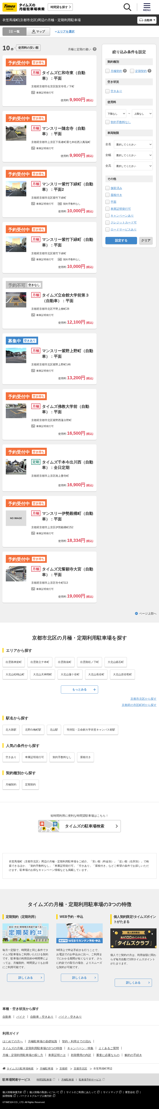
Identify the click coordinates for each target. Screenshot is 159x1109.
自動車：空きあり (41, 1016)
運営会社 (130, 1092)
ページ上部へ (148, 613)
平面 (113, 201)
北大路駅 (11, 729)
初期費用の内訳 (81, 1055)
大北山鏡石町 (116, 662)
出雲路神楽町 (14, 662)
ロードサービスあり (124, 229)
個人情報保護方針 (12, 1092)
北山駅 (54, 729)
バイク (20, 1016)
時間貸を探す (59, 7)
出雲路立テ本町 (39, 662)
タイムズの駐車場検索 (84, 826)
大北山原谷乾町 (122, 674)
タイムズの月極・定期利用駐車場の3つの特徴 (32, 1048)
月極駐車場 (67, 1079)
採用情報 (7, 1096)
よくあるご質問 (109, 1048)
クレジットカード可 (124, 222)
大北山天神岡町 (42, 674)
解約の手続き (133, 1055)
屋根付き (116, 195)
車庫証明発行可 (121, 208)
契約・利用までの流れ (76, 1041)
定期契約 (141, 71)
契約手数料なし (121, 122)
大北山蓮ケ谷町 (70, 674)
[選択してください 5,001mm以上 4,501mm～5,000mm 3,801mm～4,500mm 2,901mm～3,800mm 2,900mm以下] (133, 144)
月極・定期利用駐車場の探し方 (22, 1055)
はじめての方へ (12, 1041)
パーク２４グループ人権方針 (35, 1096)
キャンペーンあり (122, 215)
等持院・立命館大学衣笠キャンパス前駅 (91, 729)
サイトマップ (110, 1092)
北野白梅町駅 (33, 729)
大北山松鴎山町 (15, 674)
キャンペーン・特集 (80, 1048)
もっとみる (79, 689)
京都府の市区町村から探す (139, 705)
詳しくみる (25, 977)
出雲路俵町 (64, 662)
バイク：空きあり (70, 1016)
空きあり (116, 91)
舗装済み (116, 188)
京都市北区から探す (143, 698)
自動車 (6, 1016)
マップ (40, 31)
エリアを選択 (66, 31)
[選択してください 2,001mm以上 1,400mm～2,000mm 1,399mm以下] (133, 155)
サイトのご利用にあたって (81, 1092)
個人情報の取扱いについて (44, 1092)
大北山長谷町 (96, 674)
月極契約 (116, 71)
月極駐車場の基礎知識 (42, 1041)
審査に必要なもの (107, 1055)
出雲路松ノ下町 (89, 662)
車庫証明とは (57, 1055)
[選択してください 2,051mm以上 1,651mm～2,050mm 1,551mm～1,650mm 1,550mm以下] (133, 166)
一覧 (17, 31)
